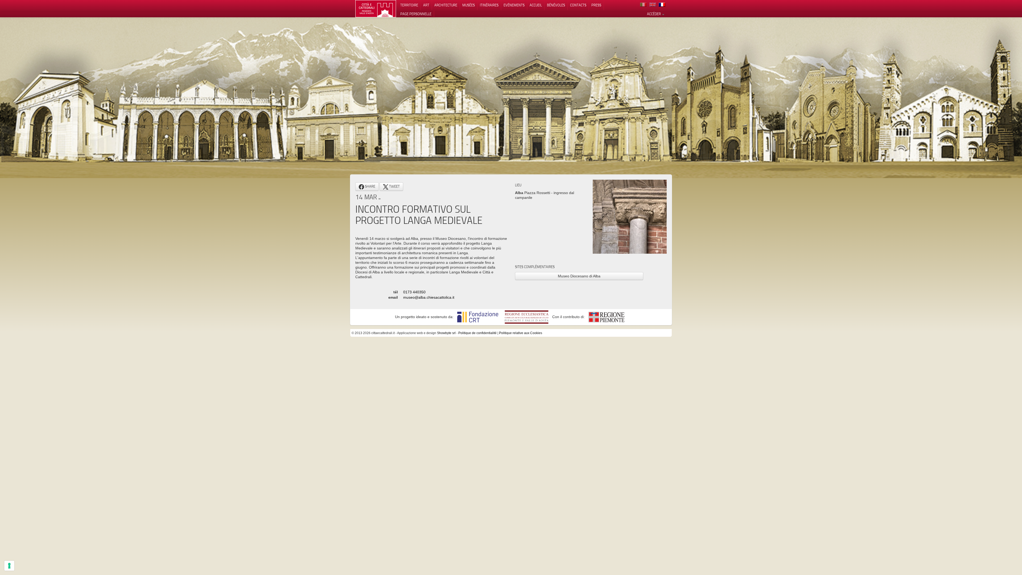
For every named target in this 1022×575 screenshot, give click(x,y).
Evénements (514, 5)
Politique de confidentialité (477, 333)
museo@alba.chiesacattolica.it (428, 297)
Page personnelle (415, 13)
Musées (468, 5)
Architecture (445, 5)
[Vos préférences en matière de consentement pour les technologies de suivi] (9, 566)
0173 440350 (414, 292)
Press (596, 5)
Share (369, 186)
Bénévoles (556, 5)
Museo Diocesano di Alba (579, 276)
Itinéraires (489, 5)
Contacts (578, 5)
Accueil (536, 5)
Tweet (394, 186)
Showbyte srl (446, 333)
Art (426, 5)
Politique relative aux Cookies (520, 333)
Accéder (654, 13)
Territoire (409, 5)
